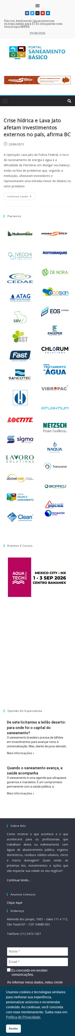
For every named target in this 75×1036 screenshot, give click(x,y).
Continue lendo (21, 195)
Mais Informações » (20, 753)
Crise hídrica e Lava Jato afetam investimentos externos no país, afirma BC (37, 127)
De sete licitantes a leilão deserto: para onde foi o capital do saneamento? (36, 727)
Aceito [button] (13, 1028)
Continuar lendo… (19, 880)
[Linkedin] (48, 13)
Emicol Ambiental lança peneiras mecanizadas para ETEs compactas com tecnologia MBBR (33, 24)
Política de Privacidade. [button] (23, 1017)
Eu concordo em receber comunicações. (29, 972)
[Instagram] (37, 13)
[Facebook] (27, 13)
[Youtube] (43, 13)
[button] (37, 5)
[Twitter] (32, 13)
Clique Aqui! (14, 903)
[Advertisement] (37, 658)
